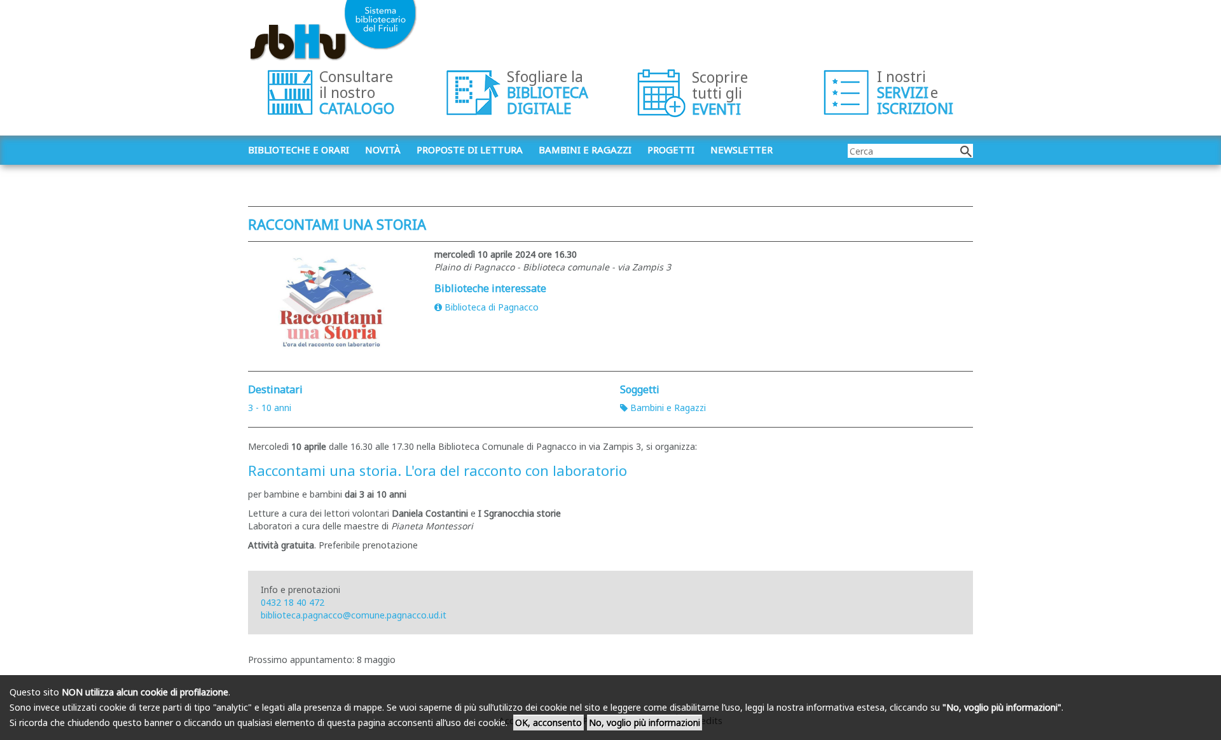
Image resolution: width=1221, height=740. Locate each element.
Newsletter (741, 149)
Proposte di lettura (470, 149)
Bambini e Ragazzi (668, 407)
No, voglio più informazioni (644, 722)
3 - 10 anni (269, 407)
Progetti (670, 149)
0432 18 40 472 (292, 602)
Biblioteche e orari (298, 149)
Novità (383, 149)
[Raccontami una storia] (331, 303)
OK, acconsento (548, 722)
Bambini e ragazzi (585, 149)
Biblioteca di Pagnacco (492, 307)
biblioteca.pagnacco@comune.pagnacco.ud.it (353, 615)
